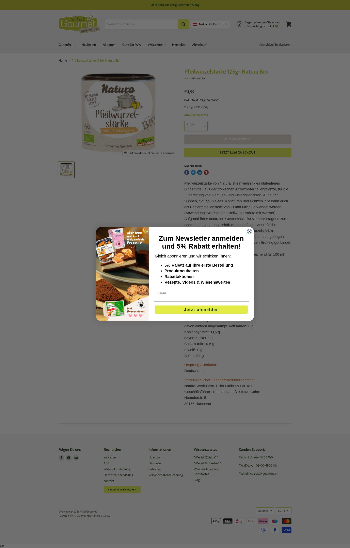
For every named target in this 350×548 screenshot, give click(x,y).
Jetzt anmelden (201, 309)
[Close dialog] (249, 231)
